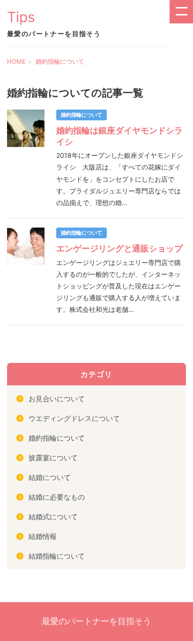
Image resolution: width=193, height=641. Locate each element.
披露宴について (53, 457)
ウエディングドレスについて (74, 418)
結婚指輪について (57, 556)
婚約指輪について (60, 61)
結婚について (50, 477)
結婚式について (53, 516)
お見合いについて (57, 398)
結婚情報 (43, 536)
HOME (16, 61)
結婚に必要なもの (57, 497)
